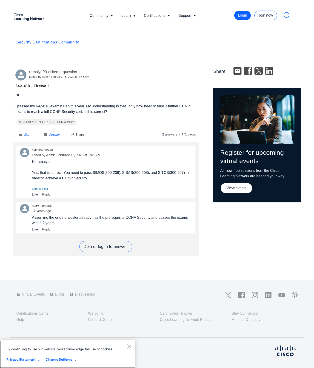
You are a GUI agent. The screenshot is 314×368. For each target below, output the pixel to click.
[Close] (129, 346)
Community (99, 15)
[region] (67, 354)
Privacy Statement (20, 359)
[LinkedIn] (269, 71)
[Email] (237, 71)
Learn (126, 15)
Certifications (154, 15)
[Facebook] (248, 71)
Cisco (29, 17)
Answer (54, 134)
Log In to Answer (105, 246)
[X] (258, 71)
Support (184, 15)
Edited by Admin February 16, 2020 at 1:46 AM (59, 77)
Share (79, 134)
